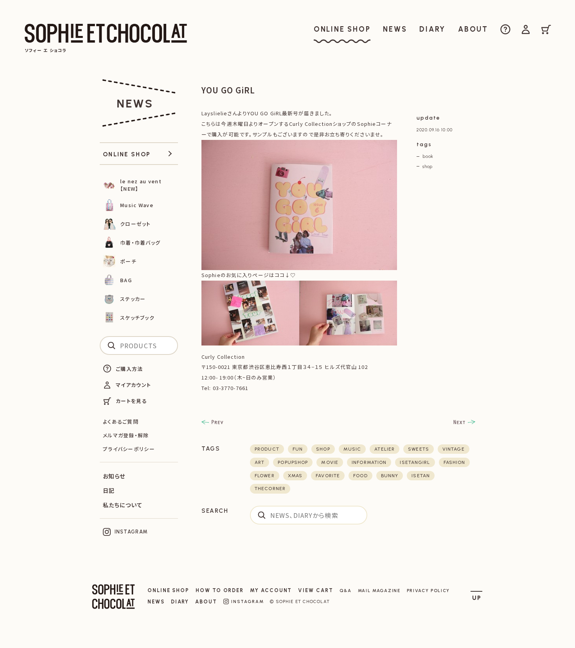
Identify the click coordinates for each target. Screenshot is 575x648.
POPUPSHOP (293, 462)
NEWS (156, 602)
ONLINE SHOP (168, 590)
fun (298, 449)
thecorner (270, 488)
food (360, 475)
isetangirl (415, 462)
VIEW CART (315, 590)
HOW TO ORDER (220, 590)
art (259, 462)
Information (369, 462)
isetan (420, 475)
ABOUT (206, 602)
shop (427, 166)
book (427, 156)
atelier (384, 449)
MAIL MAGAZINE (379, 590)
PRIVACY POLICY (428, 590)
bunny (390, 475)
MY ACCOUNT (271, 590)
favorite (328, 475)
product (267, 449)
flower (265, 475)
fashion (454, 462)
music (352, 449)
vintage (453, 449)
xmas (295, 475)
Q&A (346, 590)
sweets (418, 449)
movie (329, 462)
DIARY (180, 602)
